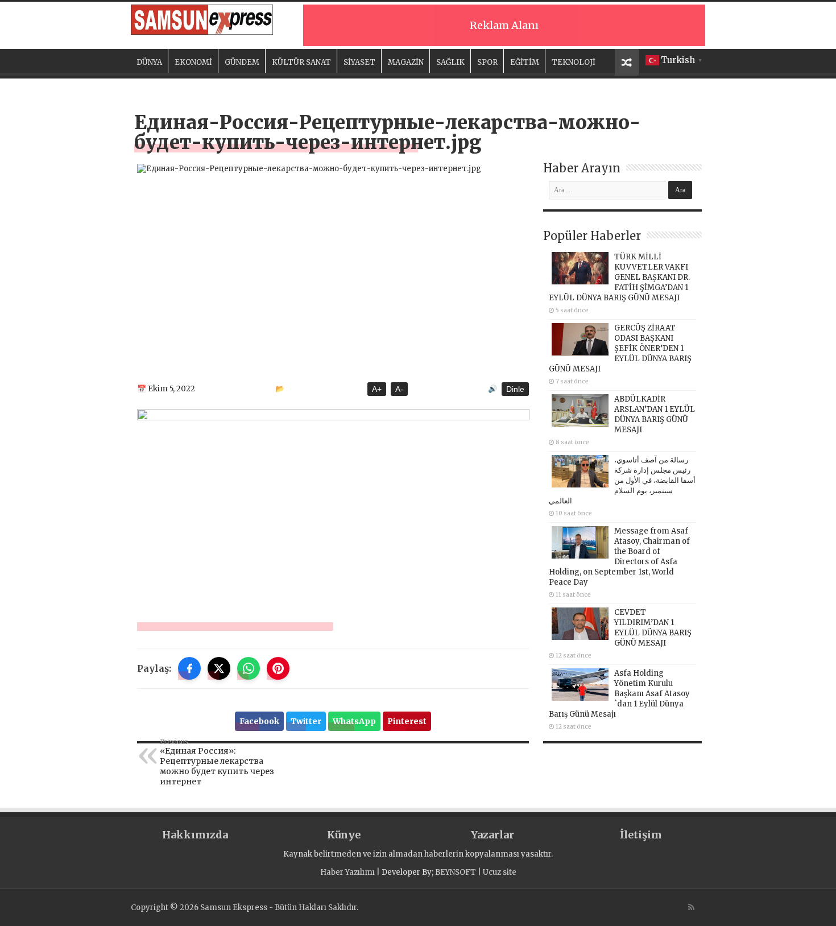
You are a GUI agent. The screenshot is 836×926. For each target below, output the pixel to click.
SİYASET (359, 62)
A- (399, 389)
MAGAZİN (406, 62)
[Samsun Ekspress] (202, 20)
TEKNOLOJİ (573, 62)
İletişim (641, 834)
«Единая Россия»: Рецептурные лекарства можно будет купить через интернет (217, 762)
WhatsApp (354, 721)
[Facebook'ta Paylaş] (189, 668)
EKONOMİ (193, 62)
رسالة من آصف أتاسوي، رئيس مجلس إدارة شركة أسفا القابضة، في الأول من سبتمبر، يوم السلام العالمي (622, 480)
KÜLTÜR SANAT (301, 62)
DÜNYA (149, 62)
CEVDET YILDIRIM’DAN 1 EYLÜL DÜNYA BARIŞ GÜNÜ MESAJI (653, 627)
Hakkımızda (195, 834)
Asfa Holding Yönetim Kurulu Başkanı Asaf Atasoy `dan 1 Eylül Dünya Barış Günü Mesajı (619, 693)
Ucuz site (499, 872)
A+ (377, 389)
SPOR (487, 62)
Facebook (259, 721)
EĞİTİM (524, 62)
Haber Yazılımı (347, 872)
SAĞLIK (450, 62)
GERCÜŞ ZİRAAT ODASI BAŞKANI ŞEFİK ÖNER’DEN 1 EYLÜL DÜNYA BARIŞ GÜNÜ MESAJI (620, 348)
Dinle (515, 389)
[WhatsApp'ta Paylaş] (248, 668)
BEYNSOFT (455, 872)
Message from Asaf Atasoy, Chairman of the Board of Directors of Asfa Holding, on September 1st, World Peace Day (619, 556)
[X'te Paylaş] (219, 668)
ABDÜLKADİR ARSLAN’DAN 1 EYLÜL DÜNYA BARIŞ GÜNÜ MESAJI (654, 414)
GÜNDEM (242, 62)
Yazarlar (492, 834)
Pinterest (407, 721)
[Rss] (691, 907)
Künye (344, 834)
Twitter (306, 721)
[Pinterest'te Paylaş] (278, 668)
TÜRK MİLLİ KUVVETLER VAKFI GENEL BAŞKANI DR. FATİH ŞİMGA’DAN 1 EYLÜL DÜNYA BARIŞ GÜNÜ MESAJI (619, 277)
